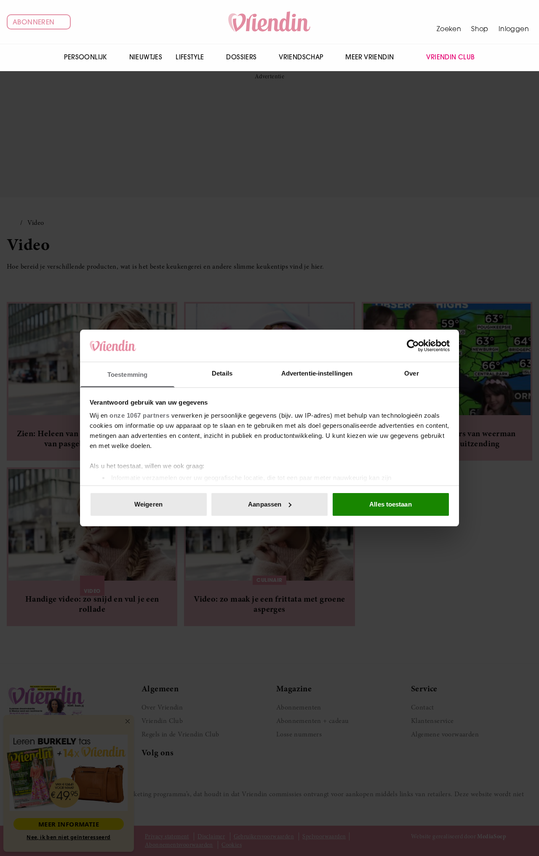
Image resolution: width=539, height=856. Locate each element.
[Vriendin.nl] (270, 21)
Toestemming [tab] (127, 374)
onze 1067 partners (139, 415)
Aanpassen (264, 504)
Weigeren (148, 504)
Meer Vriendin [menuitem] (369, 57)
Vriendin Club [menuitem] (450, 57)
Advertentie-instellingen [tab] (316, 373)
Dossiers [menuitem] (241, 57)
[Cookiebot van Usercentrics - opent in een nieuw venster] (413, 345)
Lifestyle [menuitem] (190, 57)
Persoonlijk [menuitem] (85, 57)
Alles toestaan (390, 504)
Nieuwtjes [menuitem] (146, 57)
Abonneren (34, 22)
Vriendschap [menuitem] (301, 57)
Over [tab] (411, 373)
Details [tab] (222, 373)
